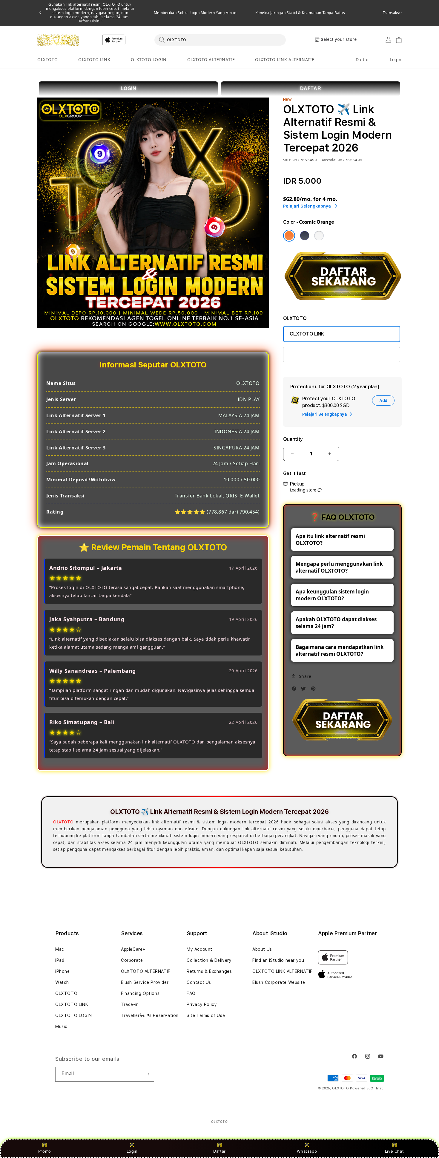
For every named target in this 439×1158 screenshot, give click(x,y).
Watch (62, 982)
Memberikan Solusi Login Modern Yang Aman (195, 13)
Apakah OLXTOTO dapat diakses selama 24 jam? (336, 623)
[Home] (58, 40)
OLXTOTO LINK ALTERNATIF (284, 59)
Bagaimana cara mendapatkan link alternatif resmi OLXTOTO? (340, 650)
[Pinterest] (315, 690)
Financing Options (140, 993)
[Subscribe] (147, 1074)
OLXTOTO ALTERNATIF (211, 59)
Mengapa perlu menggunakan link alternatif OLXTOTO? (339, 567)
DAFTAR (310, 88)
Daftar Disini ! (90, 21)
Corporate (132, 960)
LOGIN (128, 88)
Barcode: (328, 160)
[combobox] (220, 39)
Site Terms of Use (206, 1015)
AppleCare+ (133, 949)
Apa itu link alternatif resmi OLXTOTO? (330, 539)
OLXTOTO (47, 59)
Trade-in (130, 1004)
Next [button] (399, 13)
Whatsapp (307, 1151)
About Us (262, 949)
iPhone (62, 971)
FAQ (191, 993)
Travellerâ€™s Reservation (150, 1015)
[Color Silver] (319, 235)
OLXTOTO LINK (94, 59)
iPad (59, 960)
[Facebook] (295, 690)
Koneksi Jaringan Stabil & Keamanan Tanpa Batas (300, 13)
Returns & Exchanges (209, 971)
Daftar (219, 1151)
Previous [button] (40, 13)
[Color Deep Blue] (304, 235)
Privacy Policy (202, 1004)
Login (132, 1151)
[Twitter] (305, 690)
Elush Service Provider (144, 982)
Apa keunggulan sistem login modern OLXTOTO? (332, 595)
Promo (44, 1151)
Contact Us (199, 982)
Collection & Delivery (209, 960)
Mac (59, 949)
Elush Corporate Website (278, 982)
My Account (199, 949)
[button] (47, 59)
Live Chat (394, 1151)
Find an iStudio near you (278, 960)
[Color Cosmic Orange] (289, 236)
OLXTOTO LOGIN (149, 59)
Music (61, 1026)
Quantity (293, 439)
